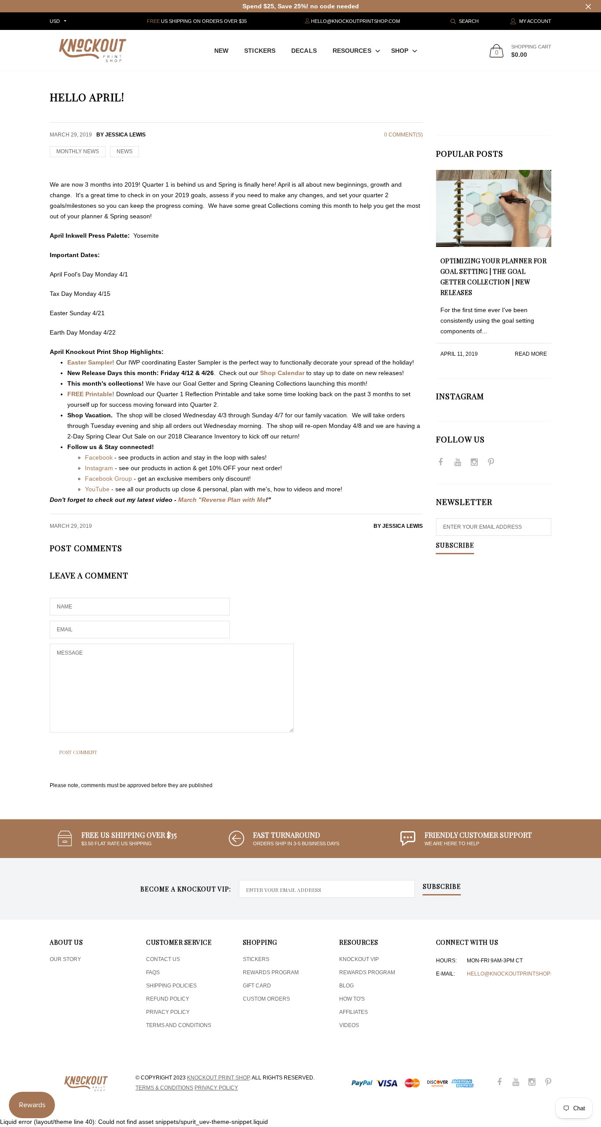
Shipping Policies (171, 986)
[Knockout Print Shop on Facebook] (440, 463)
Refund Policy (167, 999)
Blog (346, 986)
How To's (352, 999)
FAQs (153, 972)
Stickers (259, 50)
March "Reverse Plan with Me (222, 499)
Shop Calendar (282, 372)
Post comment (78, 752)
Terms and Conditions (178, 1025)
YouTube (97, 489)
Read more (531, 354)
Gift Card (257, 986)
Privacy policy (216, 1088)
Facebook (99, 457)
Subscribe (455, 545)
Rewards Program (271, 972)
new (221, 50)
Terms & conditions (164, 1088)
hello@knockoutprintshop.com (515, 974)
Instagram (99, 467)
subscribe (442, 887)
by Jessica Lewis (398, 526)
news (124, 151)
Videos (349, 1025)
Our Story (65, 959)
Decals (304, 50)
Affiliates (353, 1012)
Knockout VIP (359, 959)
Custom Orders (266, 999)
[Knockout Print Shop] (93, 50)
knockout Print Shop (218, 1078)
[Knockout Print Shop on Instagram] (474, 463)
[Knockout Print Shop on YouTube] (457, 463)
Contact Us (163, 959)
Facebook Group (108, 478)
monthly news (77, 151)
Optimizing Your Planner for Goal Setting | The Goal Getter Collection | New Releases (493, 277)
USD (55, 21)
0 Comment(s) (403, 135)
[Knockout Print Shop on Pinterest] (491, 463)
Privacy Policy (168, 1012)
